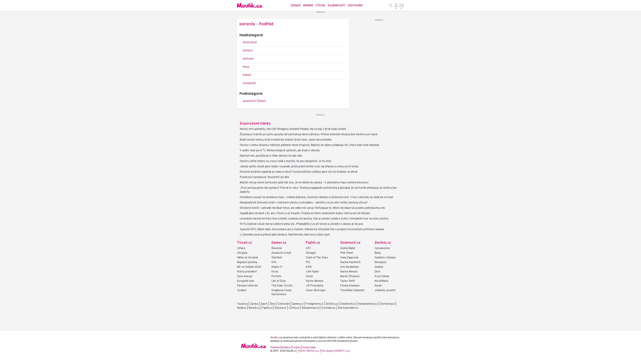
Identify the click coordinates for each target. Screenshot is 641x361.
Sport (264, 304)
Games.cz (278, 243)
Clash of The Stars (317, 257)
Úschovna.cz (387, 304)
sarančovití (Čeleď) (254, 101)
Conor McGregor (316, 290)
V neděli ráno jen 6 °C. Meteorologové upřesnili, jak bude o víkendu (280, 150)
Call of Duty (278, 281)
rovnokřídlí (249, 83)
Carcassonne (382, 248)
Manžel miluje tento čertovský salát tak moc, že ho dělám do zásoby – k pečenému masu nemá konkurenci (304, 182)
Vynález (241, 290)
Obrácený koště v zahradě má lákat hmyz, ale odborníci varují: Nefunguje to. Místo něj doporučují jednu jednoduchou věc (312, 208)
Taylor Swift (347, 281)
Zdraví (295, 5)
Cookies (296, 347)
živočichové (250, 42)
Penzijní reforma (247, 285)
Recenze (276, 248)
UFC (308, 248)
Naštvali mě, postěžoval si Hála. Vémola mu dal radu (271, 156)
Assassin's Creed (281, 253)
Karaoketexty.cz (368, 304)
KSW (308, 267)
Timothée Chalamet (352, 290)
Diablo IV (276, 267)
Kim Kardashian (349, 267)
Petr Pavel (346, 253)
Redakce (285, 347)
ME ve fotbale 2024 (249, 267)
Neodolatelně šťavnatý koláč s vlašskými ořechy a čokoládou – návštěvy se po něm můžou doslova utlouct (304, 202)
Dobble (379, 267)
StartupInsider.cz (347, 308)
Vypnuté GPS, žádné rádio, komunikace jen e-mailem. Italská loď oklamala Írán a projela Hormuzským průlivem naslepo (312, 229)
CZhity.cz (293, 308)
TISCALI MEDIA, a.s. (309, 351)
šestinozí (248, 59)
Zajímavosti (336, 5)
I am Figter (312, 271)
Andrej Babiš (347, 248)
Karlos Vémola (314, 281)
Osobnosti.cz (350, 243)
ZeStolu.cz (332, 304)
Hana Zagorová (349, 257)
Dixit (377, 271)
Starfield (276, 257)
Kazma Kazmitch (350, 262)
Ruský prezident (247, 271)
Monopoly (380, 262)
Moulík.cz (254, 308)
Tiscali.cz (244, 243)
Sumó (309, 276)
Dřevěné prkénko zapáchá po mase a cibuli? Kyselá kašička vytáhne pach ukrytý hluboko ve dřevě (298, 172)
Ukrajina (242, 253)
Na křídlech (381, 281)
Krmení (308, 5)
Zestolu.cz (383, 243)
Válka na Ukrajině (247, 257)
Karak (378, 285)
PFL (308, 262)
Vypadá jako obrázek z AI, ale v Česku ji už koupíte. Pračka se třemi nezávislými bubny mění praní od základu (305, 213)
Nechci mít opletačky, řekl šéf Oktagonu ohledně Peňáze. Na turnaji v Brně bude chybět (293, 129)
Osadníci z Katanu (385, 257)
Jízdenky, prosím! (385, 290)
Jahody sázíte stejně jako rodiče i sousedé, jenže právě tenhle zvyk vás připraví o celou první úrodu (299, 166)
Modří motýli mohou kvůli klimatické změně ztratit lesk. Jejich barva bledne (286, 140)
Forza (274, 271)
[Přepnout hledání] (390, 5)
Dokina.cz (280, 308)
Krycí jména (382, 276)
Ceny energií (244, 276)
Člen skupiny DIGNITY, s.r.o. (335, 351)
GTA (273, 262)
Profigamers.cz (314, 304)
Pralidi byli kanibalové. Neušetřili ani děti (264, 177)
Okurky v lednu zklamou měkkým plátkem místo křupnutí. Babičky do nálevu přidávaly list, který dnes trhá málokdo (309, 145)
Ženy (273, 304)
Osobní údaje (309, 347)
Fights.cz (313, 243)
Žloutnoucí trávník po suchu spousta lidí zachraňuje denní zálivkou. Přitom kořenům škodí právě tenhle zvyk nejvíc (309, 134)
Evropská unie (245, 281)
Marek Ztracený (349, 276)
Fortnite (276, 276)
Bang (377, 253)
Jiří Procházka (314, 285)
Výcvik (320, 5)
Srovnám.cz (328, 308)
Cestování (355, 5)
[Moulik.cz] (249, 5)
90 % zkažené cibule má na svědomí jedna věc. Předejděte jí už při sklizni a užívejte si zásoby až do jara (301, 224)
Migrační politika (247, 262)
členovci (248, 50)
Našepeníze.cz (310, 308)
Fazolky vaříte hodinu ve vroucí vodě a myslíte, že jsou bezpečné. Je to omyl (285, 161)
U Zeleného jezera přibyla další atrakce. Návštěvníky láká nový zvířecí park (285, 234)
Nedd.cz (241, 308)
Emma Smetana (349, 285)
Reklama (274, 347)
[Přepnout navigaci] (396, 5)
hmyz (246, 67)
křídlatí (247, 75)
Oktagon (311, 253)
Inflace (241, 248)
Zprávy (254, 304)
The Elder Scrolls (281, 285)
